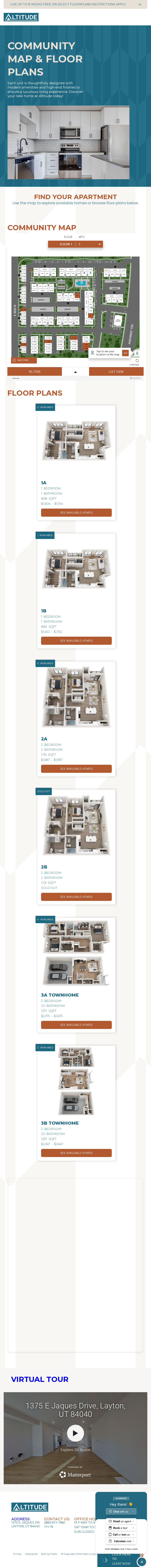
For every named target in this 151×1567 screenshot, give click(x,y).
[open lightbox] (76, 440)
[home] (70, 17)
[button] (141, 17)
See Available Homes (76, 512)
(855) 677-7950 (54, 1522)
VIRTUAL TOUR (40, 1379)
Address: (20, 1519)
